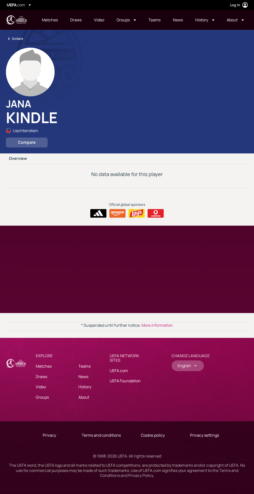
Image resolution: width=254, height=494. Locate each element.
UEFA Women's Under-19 (16, 20)
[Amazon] (117, 213)
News (83, 376)
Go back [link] (17, 38)
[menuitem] (50, 20)
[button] (126, 20)
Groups (42, 397)
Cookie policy (153, 435)
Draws (41, 376)
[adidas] (98, 213)
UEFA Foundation (125, 381)
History (84, 386)
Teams (84, 366)
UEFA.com (119, 370)
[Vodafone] (156, 213)
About (83, 397)
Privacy (49, 435)
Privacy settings (204, 435)
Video (41, 386)
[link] (50, 20)
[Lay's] (136, 213)
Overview (18, 158)
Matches (44, 366)
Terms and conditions (101, 435)
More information (157, 325)
